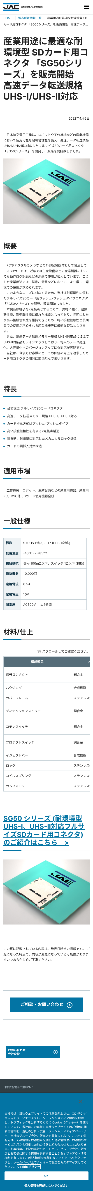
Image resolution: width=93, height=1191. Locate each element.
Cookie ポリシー (28, 1166)
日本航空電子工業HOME (18, 1087)
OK (46, 1176)
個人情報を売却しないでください (46, 1185)
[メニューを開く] (87, 7)
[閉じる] (80, 1102)
